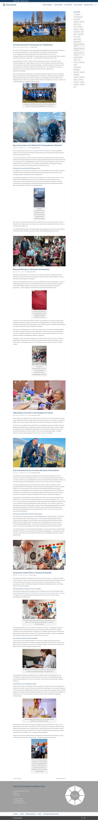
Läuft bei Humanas (77, 39)
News (79, 59)
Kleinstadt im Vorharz (58, 177)
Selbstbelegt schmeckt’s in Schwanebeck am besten (33, 413)
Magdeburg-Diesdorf (77, 41)
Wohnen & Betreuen (47, 4)
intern (75, 36)
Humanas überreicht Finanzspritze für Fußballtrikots (33, 45)
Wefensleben (76, 84)
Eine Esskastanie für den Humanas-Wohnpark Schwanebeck (36, 470)
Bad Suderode (76, 21)
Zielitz (75, 87)
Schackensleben (77, 69)
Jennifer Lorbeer (20, 271)
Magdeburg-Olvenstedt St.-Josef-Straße (78, 53)
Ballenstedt (21, 593)
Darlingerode (27, 593)
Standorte (75, 79)
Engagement (76, 29)
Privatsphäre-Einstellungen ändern (51, 814)
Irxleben (78, 36)
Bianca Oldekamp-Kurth (21, 47)
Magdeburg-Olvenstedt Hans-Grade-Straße (79, 49)
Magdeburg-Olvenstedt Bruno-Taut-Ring (79, 45)
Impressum (15, 814)
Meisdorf (41, 593)
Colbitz (75, 26)
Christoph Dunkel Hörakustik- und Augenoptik (48, 578)
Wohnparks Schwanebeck (51, 61)
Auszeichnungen (77, 19)
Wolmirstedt (82, 84)
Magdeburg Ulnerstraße (78, 57)
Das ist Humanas (78, 4)
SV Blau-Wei (18, 50)
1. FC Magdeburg (77, 14)
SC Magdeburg (76, 74)
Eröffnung (81, 29)
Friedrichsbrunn (35, 593)
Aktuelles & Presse (88, 4)
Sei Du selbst (76, 77)
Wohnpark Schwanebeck (47, 418)
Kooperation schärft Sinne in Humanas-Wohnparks (32, 573)
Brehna (79, 24)
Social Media (82, 77)
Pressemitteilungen (77, 67)
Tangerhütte (81, 79)
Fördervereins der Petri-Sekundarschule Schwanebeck (48, 481)
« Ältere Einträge (17, 778)
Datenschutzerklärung (30, 814)
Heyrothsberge (80, 34)
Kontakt (22, 814)
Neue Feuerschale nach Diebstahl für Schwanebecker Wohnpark (37, 145)
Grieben (82, 31)
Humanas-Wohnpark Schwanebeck (41, 150)
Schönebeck (82, 72)
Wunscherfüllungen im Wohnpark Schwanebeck (31, 269)
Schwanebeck (55, 593)
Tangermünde (76, 82)
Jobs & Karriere (68, 4)
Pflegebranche (81, 62)
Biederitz (75, 24)
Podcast (75, 64)
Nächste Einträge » (61, 778)
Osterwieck (47, 593)
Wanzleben (82, 82)
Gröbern (75, 34)
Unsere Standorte (58, 4)
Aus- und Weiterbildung (78, 16)
